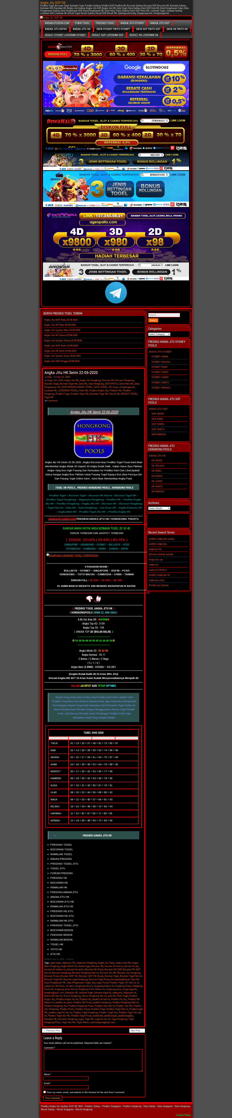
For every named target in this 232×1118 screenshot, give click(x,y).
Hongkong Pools (123, 986)
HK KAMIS (156, 476)
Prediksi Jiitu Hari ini (105, 1006)
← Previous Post (51, 1030)
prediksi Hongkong (102, 1002)
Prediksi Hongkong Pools (80, 1006)
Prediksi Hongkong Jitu (55, 1006)
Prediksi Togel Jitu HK (59, 1015)
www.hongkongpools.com (102, 1022)
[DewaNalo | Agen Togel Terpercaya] (97, 557)
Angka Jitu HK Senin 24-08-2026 (60, 351)
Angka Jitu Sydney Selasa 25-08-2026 (63, 340)
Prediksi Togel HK (79, 394)
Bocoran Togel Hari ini (131, 976)
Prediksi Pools (67, 1009)
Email (47, 1083)
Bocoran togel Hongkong (76, 979)
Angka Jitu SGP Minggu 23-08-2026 (61, 361)
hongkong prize (113, 989)
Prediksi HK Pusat (82, 1002)
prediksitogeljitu (125, 1015)
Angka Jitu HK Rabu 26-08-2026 (60, 325)
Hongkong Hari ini (83, 986)
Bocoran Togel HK (69, 383)
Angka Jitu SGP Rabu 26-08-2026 (60, 320)
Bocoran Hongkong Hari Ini (85, 973)
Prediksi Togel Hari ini (117, 1009)
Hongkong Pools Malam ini (91, 989)
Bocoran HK (108, 380)
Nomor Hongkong (72, 996)
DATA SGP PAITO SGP (148, 29)
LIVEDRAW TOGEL (68, 390)
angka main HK (123, 963)
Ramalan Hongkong (67, 1019)
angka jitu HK (68, 963)
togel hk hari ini (102, 1019)
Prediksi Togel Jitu (108, 1012)
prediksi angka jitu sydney (162, 539)
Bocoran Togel (51, 383)
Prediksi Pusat (82, 1009)
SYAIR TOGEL (82, 23)
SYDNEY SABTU (160, 382)
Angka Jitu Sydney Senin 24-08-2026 (62, 356)
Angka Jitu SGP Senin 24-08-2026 (61, 345)
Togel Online (82, 1022)
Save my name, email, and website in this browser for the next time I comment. (86, 1092)
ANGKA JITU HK (81, 29)
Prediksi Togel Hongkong (85, 1012)
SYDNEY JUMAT (160, 377)
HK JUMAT (157, 481)
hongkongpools (129, 989)
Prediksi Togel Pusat (81, 1015)
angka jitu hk (155, 549)
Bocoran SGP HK (69, 976)
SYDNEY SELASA (160, 362)
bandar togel (84, 966)
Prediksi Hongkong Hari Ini (125, 1002)
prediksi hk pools (63, 1002)
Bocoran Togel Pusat (99, 979)
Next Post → (137, 1030)
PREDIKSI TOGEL (105, 23)
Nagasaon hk (129, 992)
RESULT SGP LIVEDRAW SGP (107, 35)
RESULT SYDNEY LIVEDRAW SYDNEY (65, 35)
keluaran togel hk (102, 992)
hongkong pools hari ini (65, 989)
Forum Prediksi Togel (113, 982)
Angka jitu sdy (156, 559)
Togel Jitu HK (68, 1022)
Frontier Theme (183, 1115)
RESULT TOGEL (129, 394)
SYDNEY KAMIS (159, 372)
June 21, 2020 (63, 377)
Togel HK (48, 397)
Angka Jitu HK (71, 380)
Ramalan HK (50, 1019)
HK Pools (60, 986)
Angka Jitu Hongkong (90, 380)
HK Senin (113, 387)
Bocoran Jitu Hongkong (128, 973)
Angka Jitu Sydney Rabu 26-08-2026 (62, 330)
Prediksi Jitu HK (124, 1006)
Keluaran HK (71, 992)
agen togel (55, 963)
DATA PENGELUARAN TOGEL (77, 387)
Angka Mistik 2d (69, 966)
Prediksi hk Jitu (119, 999)
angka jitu (153, 564)
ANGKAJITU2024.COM (57, 23)
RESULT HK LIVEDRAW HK (144, 35)
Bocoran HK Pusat (94, 969)
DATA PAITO (111, 383)
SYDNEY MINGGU (160, 387)
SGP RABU (157, 419)
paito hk (112, 996)
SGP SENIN (157, 413)
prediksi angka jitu (158, 544)
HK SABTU (157, 486)
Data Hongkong (96, 383)
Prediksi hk (85, 999)
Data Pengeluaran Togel (78, 982)
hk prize (70, 986)
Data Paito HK (126, 383)
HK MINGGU (157, 491)
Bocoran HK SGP (113, 969)
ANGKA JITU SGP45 (56, 29)
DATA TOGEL (101, 387)
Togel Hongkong (119, 1019)
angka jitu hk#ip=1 (158, 570)
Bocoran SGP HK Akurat (91, 976)
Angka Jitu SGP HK (53, 3)
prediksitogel (110, 1015)
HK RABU (156, 471)
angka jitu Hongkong (87, 963)
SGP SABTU (157, 429)
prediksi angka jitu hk (159, 575)
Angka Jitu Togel (106, 963)
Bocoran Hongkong (124, 380)
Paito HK (83, 390)
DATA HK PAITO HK (177, 29)
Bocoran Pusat (51, 976)
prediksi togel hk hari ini (60, 1012)
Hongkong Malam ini (104, 986)
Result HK (115, 394)
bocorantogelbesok (120, 979)
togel (81, 1019)
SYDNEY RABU (159, 367)
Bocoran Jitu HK (108, 973)
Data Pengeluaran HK (55, 982)
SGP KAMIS (157, 424)
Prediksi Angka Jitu (98, 390)
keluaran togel (86, 992)
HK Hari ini (130, 982)
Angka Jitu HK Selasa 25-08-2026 (60, 335)
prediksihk (98, 1015)
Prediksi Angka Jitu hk (67, 999)
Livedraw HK (50, 390)
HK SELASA (157, 465)
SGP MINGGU (158, 434)
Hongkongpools (127, 387)
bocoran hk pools (75, 969)
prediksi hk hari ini (101, 999)
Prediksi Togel (62, 394)
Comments (52, 400)
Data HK (83, 383)
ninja (49, 377)
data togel (96, 982)
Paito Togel (122, 996)
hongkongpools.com (54, 992)
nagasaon (117, 992)
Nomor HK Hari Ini (53, 996)
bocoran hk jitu (131, 966)
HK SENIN (156, 460)
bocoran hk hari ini (114, 966)
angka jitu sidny (156, 580)
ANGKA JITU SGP (159, 23)
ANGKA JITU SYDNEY (132, 23)
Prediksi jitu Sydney (159, 585)
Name (47, 1074)
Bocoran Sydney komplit (161, 554)
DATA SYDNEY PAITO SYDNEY (113, 29)
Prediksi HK (115, 390)
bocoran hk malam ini (54, 969)
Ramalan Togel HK (99, 394)
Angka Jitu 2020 (55, 380)
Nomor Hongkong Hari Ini (94, 996)
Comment (49, 1047)
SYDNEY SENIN (159, 356)
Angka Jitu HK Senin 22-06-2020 (71, 372)
